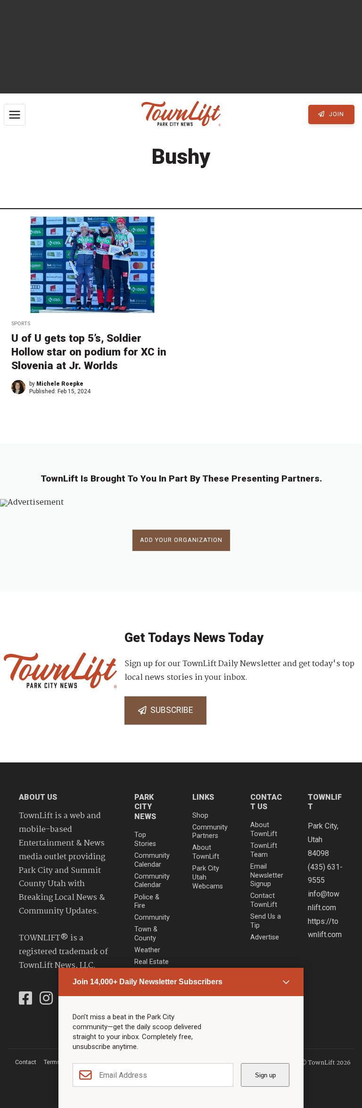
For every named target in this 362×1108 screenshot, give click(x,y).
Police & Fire (146, 901)
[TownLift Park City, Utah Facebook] (25, 999)
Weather (147, 950)
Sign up (265, 1075)
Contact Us (266, 802)
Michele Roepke (59, 384)
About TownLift (205, 852)
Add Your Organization (181, 539)
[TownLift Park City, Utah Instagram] (46, 999)
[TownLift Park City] (181, 114)
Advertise (264, 937)
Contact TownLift (263, 900)
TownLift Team (263, 850)
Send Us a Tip (265, 921)
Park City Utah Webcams (207, 877)
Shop (200, 816)
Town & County (145, 933)
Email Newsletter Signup (266, 875)
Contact (25, 1062)
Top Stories (145, 839)
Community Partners (210, 831)
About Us (38, 797)
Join (335, 114)
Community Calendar (152, 860)
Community (152, 917)
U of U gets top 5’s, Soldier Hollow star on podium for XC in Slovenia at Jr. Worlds (88, 352)
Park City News (145, 807)
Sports (20, 324)
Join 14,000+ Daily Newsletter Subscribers (147, 982)
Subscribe (170, 710)
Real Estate (151, 962)
